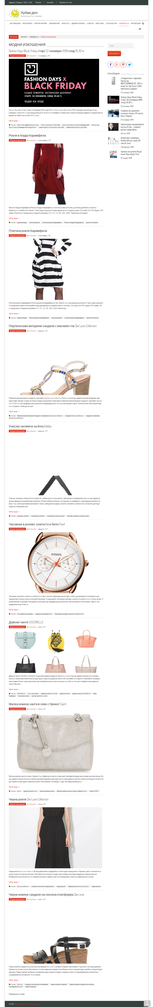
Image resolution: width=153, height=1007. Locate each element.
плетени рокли (34, 222)
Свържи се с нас (65, 2)
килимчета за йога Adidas (55, 516)
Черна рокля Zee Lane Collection (29, 799)
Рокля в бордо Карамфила (27, 135)
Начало (38, 2)
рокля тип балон (92, 222)
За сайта (50, 2)
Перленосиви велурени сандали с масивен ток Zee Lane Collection (53, 326)
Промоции (136, 23)
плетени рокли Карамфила (52, 222)
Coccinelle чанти (33, 693)
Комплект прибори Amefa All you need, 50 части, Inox (130, 140)
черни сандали (30, 987)
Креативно (27, 23)
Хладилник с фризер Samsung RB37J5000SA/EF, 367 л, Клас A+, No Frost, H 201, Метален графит (132, 83)
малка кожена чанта (47, 791)
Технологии (111, 23)
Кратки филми (40, 23)
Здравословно (78, 23)
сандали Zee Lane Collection (74, 416)
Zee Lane (19, 984)
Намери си (124, 23)
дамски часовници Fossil (44, 614)
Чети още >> (14, 120)
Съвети (90, 23)
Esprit (19, 791)
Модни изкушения (17, 56)
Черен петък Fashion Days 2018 (76, 127)
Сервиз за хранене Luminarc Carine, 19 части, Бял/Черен (132, 113)
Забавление (54, 23)
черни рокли (96, 886)
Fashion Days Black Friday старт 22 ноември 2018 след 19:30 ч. (46, 51)
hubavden (32, 56)
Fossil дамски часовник (25, 614)
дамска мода (22, 222)
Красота (65, 23)
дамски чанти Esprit (30, 791)
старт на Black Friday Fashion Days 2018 (51, 127)
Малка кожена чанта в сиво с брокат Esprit (37, 704)
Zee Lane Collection (23, 886)
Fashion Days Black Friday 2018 (50, 125)
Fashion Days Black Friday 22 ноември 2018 (76, 125)
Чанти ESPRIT (94, 791)
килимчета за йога (37, 516)
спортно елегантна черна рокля (42, 886)
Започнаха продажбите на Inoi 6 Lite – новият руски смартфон (132, 127)
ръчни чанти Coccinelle (39, 696)
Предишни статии (17, 994)
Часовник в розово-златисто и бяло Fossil (37, 524)
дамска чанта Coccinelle (49, 693)
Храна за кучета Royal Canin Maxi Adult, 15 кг (131, 152)
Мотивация (15, 23)
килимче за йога (23, 516)
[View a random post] (140, 29)
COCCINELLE (21, 693)
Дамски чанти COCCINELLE (26, 622)
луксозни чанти (23, 696)
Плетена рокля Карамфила (28, 231)
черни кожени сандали (59, 984)
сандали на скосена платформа (36, 984)
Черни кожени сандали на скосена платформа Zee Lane (46, 894)
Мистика (100, 23)
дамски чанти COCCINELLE (81, 693)
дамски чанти (65, 693)
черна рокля (61, 886)
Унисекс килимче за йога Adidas (30, 426)
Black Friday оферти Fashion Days (27, 125)
